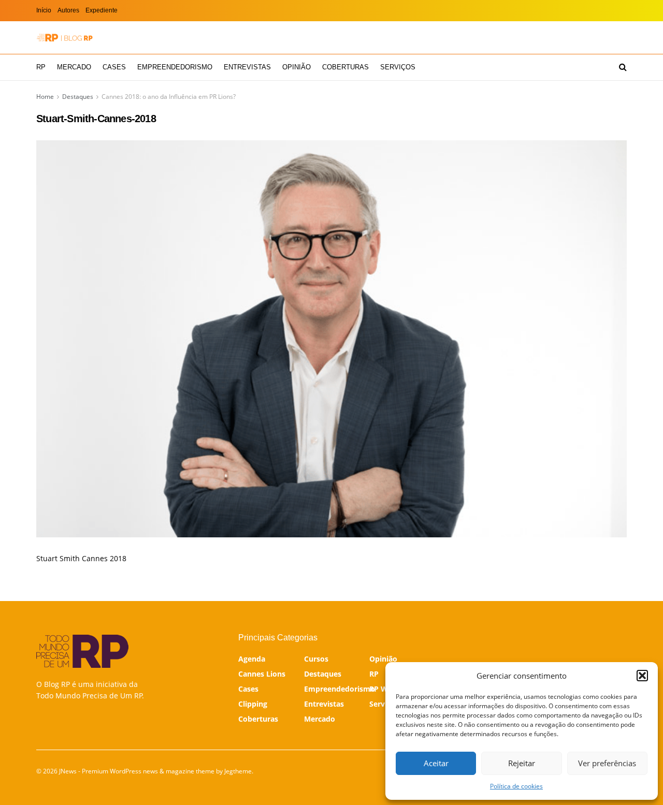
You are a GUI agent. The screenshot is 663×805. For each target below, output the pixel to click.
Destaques (77, 96)
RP (41, 67)
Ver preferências (607, 763)
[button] (642, 675)
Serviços (397, 67)
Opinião (296, 67)
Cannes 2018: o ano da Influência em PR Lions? (169, 96)
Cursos (316, 659)
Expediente (101, 10)
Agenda (251, 659)
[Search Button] (623, 67)
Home (45, 96)
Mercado (74, 67)
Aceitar (436, 763)
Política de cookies (516, 786)
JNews (68, 771)
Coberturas (345, 67)
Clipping (252, 704)
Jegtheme (238, 771)
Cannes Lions (261, 674)
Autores (68, 10)
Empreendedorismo (174, 67)
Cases (114, 67)
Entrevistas (247, 67)
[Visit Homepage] (64, 37)
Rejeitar (521, 763)
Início (43, 10)
